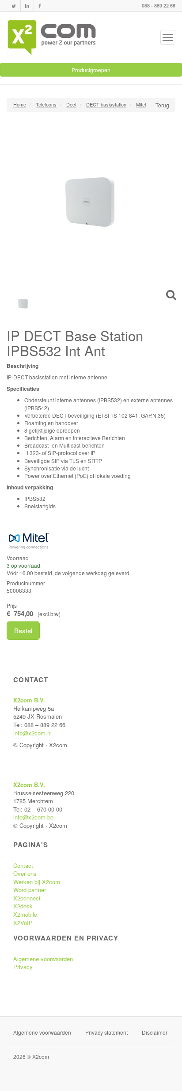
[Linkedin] (27, 6)
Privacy (23, 966)
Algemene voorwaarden (43, 959)
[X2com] (52, 37)
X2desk (23, 906)
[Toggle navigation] (167, 37)
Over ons (25, 873)
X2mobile (25, 914)
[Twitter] (14, 6)
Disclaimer (154, 1032)
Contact (23, 865)
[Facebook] (40, 6)
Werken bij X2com (36, 882)
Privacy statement (106, 1032)
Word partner (29, 889)
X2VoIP (23, 922)
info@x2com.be (33, 817)
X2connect (27, 898)
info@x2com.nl (32, 733)
